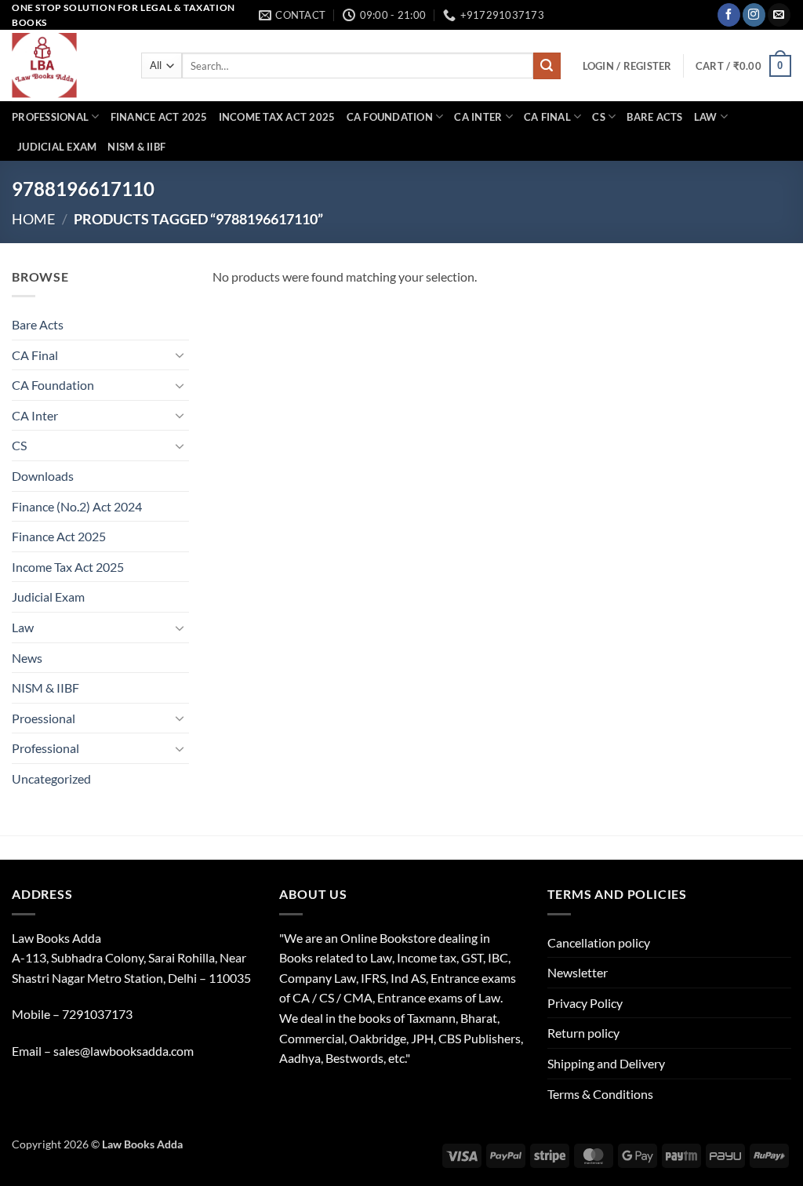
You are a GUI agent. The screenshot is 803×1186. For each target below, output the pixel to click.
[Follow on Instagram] (754, 15)
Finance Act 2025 (159, 117)
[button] (627, 66)
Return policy (583, 1032)
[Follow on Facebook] (729, 15)
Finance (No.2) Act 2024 (77, 506)
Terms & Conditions (600, 1093)
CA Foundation (390, 117)
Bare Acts (654, 117)
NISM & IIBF (136, 146)
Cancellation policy (598, 942)
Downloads (43, 475)
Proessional (43, 718)
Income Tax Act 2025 (277, 117)
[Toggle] (179, 354)
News (27, 657)
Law (706, 117)
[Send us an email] (779, 15)
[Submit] (546, 66)
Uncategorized (51, 778)
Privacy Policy (585, 1002)
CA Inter (478, 117)
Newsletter (577, 972)
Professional (50, 117)
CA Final (547, 117)
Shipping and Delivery (606, 1063)
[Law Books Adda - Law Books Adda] (65, 65)
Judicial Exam (56, 146)
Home (33, 218)
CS (598, 117)
